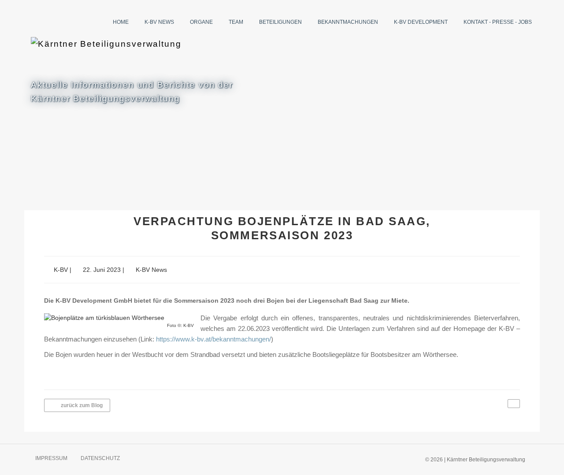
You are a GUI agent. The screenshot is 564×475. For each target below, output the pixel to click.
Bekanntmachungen (348, 22)
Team (236, 22)
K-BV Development (421, 22)
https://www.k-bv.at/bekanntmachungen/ (213, 339)
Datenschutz (100, 458)
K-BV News (159, 22)
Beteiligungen (280, 22)
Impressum (51, 458)
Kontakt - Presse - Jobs (498, 22)
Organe (201, 22)
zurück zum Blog (81, 405)
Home (121, 22)
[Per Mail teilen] (514, 403)
